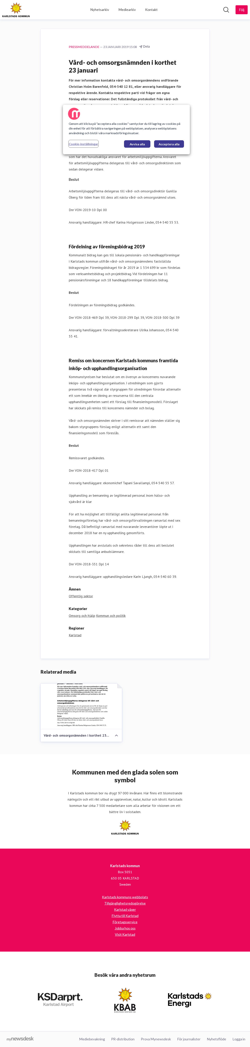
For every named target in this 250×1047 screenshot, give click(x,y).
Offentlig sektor (81, 596)
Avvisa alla (137, 144)
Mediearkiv (127, 9)
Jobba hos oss (125, 928)
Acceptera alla (169, 144)
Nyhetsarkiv (99, 9)
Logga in (238, 1039)
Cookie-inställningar (83, 144)
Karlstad (75, 635)
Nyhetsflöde (216, 1039)
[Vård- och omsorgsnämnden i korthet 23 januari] (81, 706)
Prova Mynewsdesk (156, 1039)
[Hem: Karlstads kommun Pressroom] (16, 9)
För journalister (189, 1039)
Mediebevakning (92, 1039)
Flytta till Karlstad (125, 916)
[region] (126, 129)
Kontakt (151, 9)
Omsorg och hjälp (82, 615)
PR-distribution (123, 1039)
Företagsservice (125, 922)
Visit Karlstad (125, 934)
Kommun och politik (111, 615)
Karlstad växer (125, 909)
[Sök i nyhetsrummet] (226, 10)
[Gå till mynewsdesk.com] (20, 1039)
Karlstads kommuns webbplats (125, 897)
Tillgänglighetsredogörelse (125, 903)
